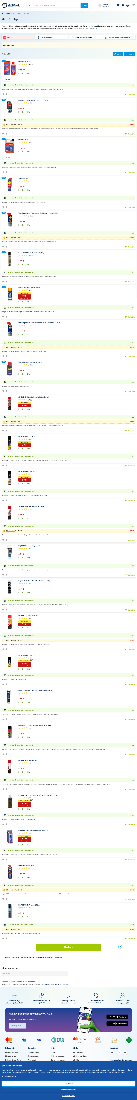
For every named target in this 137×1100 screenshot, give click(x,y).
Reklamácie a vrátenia (13, 1060)
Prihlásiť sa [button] (106, 6)
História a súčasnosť (58, 1060)
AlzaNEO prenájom (80, 1056)
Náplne (19, 13)
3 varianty (7, 80)
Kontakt (53, 1052)
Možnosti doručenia (12, 1052)
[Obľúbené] (122, 5)
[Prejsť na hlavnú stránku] (11, 5)
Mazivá (26, 13)
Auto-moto (10, 13)
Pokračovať (94, 28)
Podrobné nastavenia (68, 1090)
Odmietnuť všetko (68, 1096)
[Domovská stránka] (3, 13)
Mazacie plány (8, 45)
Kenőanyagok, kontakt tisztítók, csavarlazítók (54, 984)
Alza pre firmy (78, 1052)
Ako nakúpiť (32, 1060)
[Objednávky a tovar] (118, 5)
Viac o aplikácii (16, 1026)
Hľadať (84, 5)
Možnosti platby (10, 1056)
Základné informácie (58, 1056)
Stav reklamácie (33, 1056)
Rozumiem (69, 1083)
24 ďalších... (68, 947)
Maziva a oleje (30, 981)
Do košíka (131, 94)
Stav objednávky (33, 1052)
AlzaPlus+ (76, 1060)
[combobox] (54, 5)
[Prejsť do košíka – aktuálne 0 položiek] (133, 5)
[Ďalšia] (120, 947)
